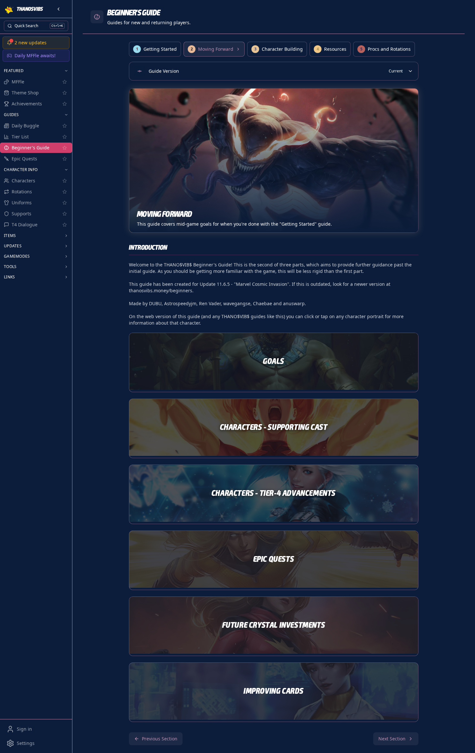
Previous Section (159, 739)
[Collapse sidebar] (58, 9)
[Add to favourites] (64, 81)
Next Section (392, 739)
